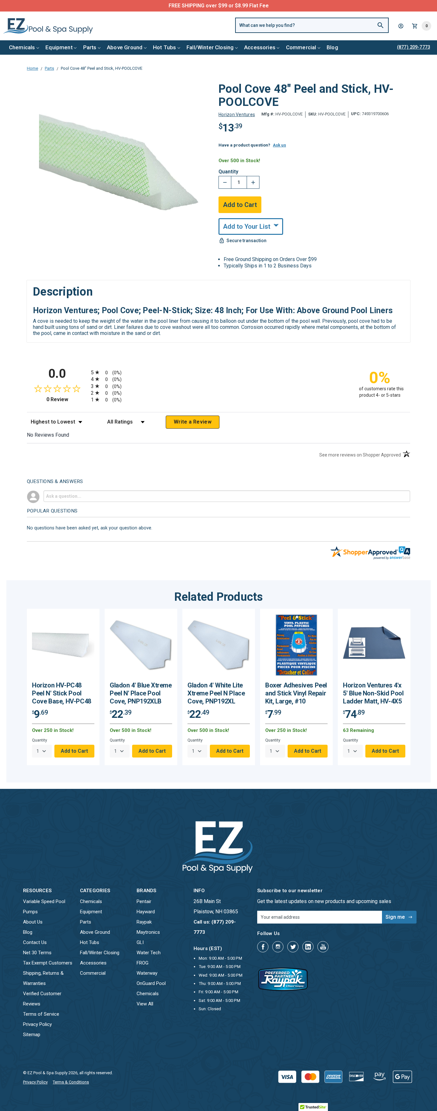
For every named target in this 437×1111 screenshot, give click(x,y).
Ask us (279, 145)
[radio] (218, 372)
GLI (140, 942)
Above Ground (124, 47)
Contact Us (35, 942)
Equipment (59, 47)
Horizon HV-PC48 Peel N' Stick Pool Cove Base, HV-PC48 (61, 693)
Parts (90, 47)
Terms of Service (41, 1014)
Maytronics (148, 932)
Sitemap (31, 1034)
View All (145, 1004)
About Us (33, 922)
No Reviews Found (48, 435)
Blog (332, 47)
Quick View (63, 647)
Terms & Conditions (71, 1082)
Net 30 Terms (37, 953)
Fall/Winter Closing (210, 47)
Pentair (144, 901)
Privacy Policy (37, 1024)
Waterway (147, 973)
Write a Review (192, 422)
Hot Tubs (164, 47)
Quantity (228, 172)
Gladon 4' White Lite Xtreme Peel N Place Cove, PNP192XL (216, 693)
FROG (142, 963)
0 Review (67, 399)
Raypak (144, 922)
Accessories (259, 47)
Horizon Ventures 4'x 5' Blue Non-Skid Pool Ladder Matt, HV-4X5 (373, 693)
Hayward (146, 912)
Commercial (301, 47)
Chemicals (22, 47)
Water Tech (149, 953)
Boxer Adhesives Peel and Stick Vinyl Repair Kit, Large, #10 (296, 693)
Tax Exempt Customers (47, 963)
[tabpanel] (63, 687)
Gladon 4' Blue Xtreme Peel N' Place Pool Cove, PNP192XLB (141, 693)
